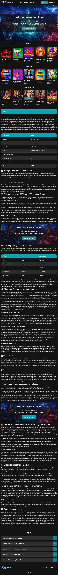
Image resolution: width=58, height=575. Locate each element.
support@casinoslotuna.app (49, 568)
